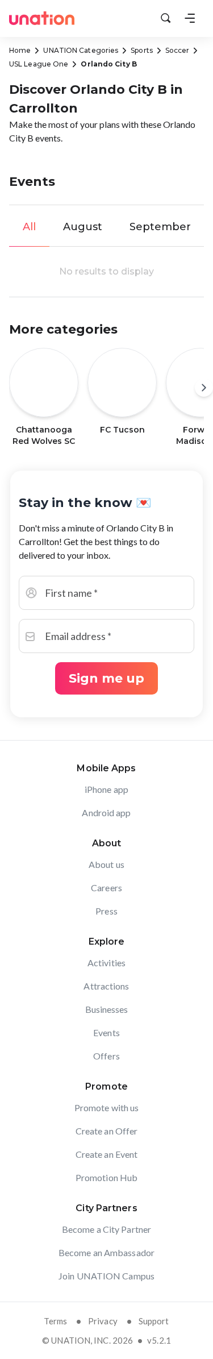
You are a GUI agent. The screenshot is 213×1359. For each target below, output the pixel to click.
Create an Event (107, 1154)
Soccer (177, 50)
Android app (106, 812)
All (29, 227)
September (160, 227)
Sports (142, 50)
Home (20, 50)
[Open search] (166, 18)
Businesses (106, 1009)
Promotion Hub (106, 1177)
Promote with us (106, 1107)
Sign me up (106, 678)
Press (106, 910)
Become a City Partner (106, 1229)
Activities (106, 962)
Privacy (103, 1321)
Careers (106, 887)
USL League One (38, 64)
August (82, 227)
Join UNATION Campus (106, 1275)
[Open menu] (190, 18)
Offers (106, 1055)
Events (106, 1032)
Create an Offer (107, 1130)
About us (106, 864)
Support (154, 1321)
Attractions (106, 985)
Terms (55, 1321)
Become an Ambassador (106, 1252)
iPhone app (106, 789)
